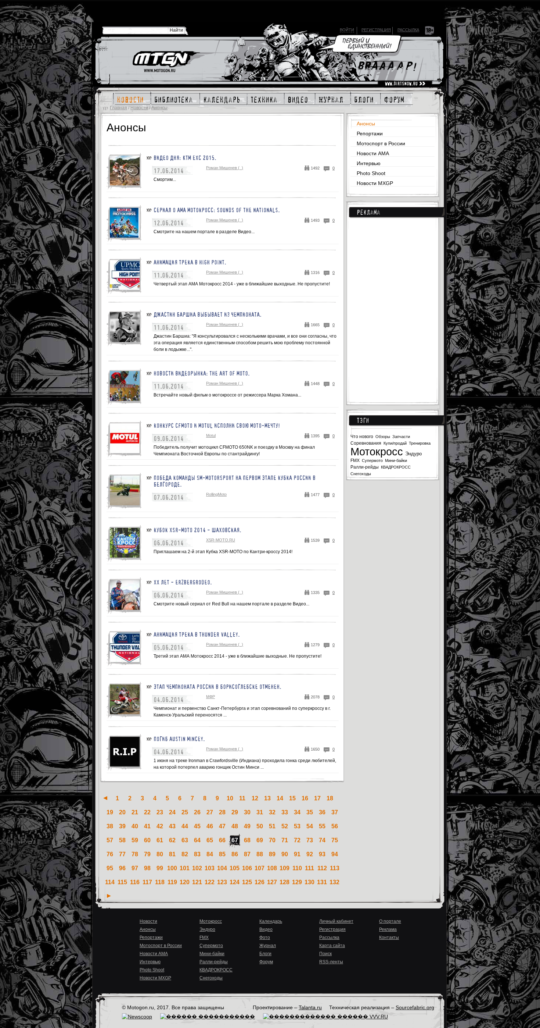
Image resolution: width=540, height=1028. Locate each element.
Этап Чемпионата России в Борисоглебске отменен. (217, 686)
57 (110, 840)
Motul (211, 435)
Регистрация (376, 30)
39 (122, 826)
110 (297, 868)
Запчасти (401, 436)
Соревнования (365, 443)
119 (172, 882)
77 (122, 854)
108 (272, 868)
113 (334, 868)
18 (330, 798)
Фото (264, 937)
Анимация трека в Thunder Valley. (197, 634)
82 (184, 854)
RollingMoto (216, 494)
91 (297, 854)
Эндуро (413, 453)
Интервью (369, 163)
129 (297, 882)
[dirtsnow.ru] (405, 84)
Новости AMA (373, 153)
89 (272, 854)
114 (110, 882)
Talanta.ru (310, 1007)
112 (322, 868)
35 (309, 812)
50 (259, 826)
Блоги (265, 953)
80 (159, 854)
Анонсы (159, 107)
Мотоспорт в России (381, 143)
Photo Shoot (371, 173)
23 (159, 812)
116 (135, 882)
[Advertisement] (394, 305)
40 (135, 826)
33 (284, 812)
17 (317, 798)
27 (209, 812)
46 (209, 826)
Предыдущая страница (105, 798)
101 (185, 868)
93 (322, 854)
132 (334, 882)
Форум (266, 961)
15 (292, 798)
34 (297, 812)
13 (267, 798)
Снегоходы (360, 474)
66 (222, 840)
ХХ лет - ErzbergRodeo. (183, 582)
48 (234, 826)
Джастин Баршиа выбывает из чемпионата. (208, 314)
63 (184, 840)
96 (122, 868)
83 (197, 854)
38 (110, 826)
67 (234, 840)
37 (334, 812)
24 (172, 812)
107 (259, 868)
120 (185, 882)
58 (122, 840)
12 (255, 798)
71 (284, 840)
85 (222, 854)
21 (135, 812)
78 (135, 854)
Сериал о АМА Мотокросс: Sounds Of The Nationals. (217, 210)
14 (280, 798)
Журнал (267, 945)
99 (159, 868)
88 (259, 854)
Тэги (363, 420)
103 (210, 868)
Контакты (389, 937)
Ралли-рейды (364, 467)
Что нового (361, 436)
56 (334, 826)
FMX (355, 460)
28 (222, 812)
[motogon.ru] (166, 62)
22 (147, 812)
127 (272, 882)
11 (242, 798)
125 (247, 882)
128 (284, 882)
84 (209, 854)
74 (322, 840)
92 (309, 854)
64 (197, 840)
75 (334, 840)
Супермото (372, 460)
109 (284, 868)
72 (297, 840)
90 (284, 854)
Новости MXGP (375, 183)
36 (322, 812)
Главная (118, 107)
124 (235, 882)
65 (209, 840)
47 (222, 826)
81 (172, 854)
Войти (347, 30)
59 (135, 840)
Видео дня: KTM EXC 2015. (185, 157)
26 (197, 812)
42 (159, 826)
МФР (210, 696)
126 (259, 882)
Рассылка (408, 30)
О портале (390, 921)
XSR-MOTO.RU (220, 540)
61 (159, 840)
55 (322, 826)
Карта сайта (332, 945)
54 (309, 826)
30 (247, 812)
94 (334, 854)
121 (197, 882)
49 (247, 826)
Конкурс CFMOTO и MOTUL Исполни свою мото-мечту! (217, 425)
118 (160, 882)
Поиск (325, 953)
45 (197, 826)
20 (122, 812)
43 (172, 826)
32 (272, 812)
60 (147, 840)
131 (322, 882)
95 (110, 868)
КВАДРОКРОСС (396, 467)
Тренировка (420, 443)
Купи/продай (395, 443)
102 (197, 868)
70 (272, 840)
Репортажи (370, 133)
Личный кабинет (336, 921)
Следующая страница (109, 896)
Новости (139, 107)
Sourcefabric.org (415, 1007)
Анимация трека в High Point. (190, 262)
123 (222, 882)
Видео (266, 929)
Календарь (270, 921)
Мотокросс (376, 452)
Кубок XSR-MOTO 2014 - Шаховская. (197, 530)
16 (305, 798)
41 (147, 826)
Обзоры (382, 436)
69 (259, 840)
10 (230, 798)
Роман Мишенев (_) (224, 168)
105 (235, 868)
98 (147, 868)
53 (297, 826)
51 (272, 826)
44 (184, 826)
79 (147, 854)
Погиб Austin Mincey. (179, 739)
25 (184, 812)
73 (309, 840)
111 (309, 868)
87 (247, 854)
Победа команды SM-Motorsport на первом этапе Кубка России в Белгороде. (235, 481)
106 (247, 868)
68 (247, 840)
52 (284, 826)
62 (172, 840)
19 (110, 812)
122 (210, 882)
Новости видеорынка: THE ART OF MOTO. (202, 373)
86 (234, 854)
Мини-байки (396, 460)
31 (259, 812)
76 (110, 854)
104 (222, 868)
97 (135, 868)
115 (122, 882)
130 (309, 882)
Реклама (368, 212)
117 (147, 882)
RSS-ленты (331, 961)
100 (172, 868)
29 (234, 812)
